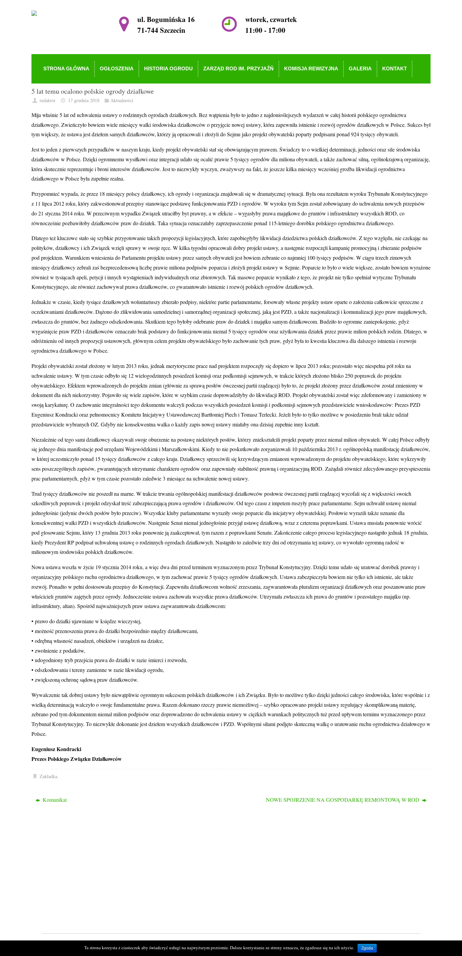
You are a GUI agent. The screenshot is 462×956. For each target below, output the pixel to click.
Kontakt (195, 906)
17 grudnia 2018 (83, 100)
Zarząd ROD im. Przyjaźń (215, 877)
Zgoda (367, 948)
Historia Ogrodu (204, 867)
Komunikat (54, 799)
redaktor (47, 100)
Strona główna (202, 848)
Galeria (195, 897)
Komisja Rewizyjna (208, 887)
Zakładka (48, 776)
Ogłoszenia (199, 858)
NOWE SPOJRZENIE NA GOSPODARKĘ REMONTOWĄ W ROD (343, 799)
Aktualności (121, 100)
